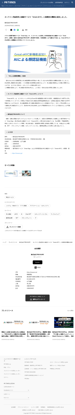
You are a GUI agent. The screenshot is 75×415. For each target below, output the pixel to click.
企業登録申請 (59, 2)
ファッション (48, 6)
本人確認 (8, 214)
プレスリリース (13, 242)
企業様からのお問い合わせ (28, 410)
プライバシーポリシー (23, 407)
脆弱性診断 (9, 218)
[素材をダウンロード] (22, 29)
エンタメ (30, 6)
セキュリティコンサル (41, 214)
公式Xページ (7, 394)
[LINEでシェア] (17, 29)
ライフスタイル (58, 6)
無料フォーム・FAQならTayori (57, 365)
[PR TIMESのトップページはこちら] (10, 2)
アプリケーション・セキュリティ (39, 205)
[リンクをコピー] (26, 29)
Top (2, 6)
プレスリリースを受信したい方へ (12, 370)
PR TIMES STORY (29, 362)
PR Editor (27, 378)
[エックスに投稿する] (11, 29)
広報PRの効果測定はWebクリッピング (34, 375)
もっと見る (70, 310)
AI (21, 214)
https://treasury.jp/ (17, 153)
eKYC (16, 214)
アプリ (24, 6)
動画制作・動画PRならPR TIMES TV (33, 365)
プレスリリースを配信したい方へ (12, 374)
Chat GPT (28, 214)
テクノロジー (9, 6)
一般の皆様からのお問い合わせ (45, 410)
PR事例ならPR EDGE (55, 368)
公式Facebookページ (9, 386)
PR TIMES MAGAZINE (30, 372)
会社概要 (13, 407)
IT (35, 218)
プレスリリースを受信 (46, 2)
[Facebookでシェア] (14, 29)
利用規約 (43, 407)
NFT (17, 218)
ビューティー (38, 6)
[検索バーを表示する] (72, 2)
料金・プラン (7, 367)
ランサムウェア (55, 214)
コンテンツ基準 (35, 407)
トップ (4, 242)
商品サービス (10, 197)
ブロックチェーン (27, 218)
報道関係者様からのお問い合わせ (55, 407)
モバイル (17, 6)
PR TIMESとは (7, 364)
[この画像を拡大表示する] (11, 173)
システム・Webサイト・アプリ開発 (16, 205)
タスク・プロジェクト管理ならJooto (59, 362)
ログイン (67, 2)
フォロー (37, 262)
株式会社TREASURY (25, 242)
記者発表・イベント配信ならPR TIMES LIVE (35, 368)
